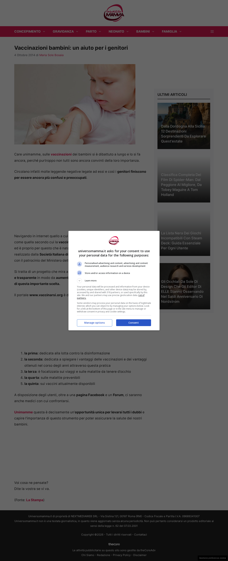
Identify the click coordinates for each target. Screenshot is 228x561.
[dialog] (114, 280)
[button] (114, 280)
